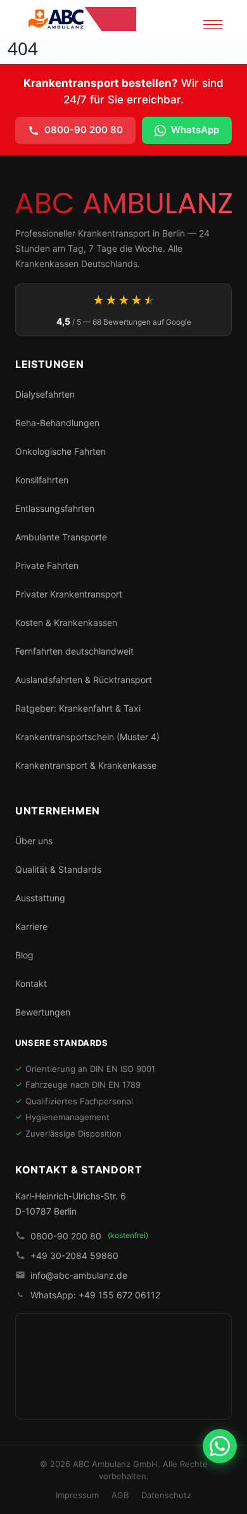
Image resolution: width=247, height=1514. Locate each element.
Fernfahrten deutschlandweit (74, 651)
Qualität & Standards (58, 869)
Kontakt (31, 983)
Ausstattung (40, 897)
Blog (24, 955)
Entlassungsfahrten (54, 508)
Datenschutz (166, 1495)
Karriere (31, 926)
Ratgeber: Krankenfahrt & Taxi (78, 708)
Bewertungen (42, 1012)
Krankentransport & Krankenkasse (85, 765)
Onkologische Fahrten (60, 451)
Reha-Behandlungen (57, 422)
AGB (120, 1495)
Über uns (34, 840)
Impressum (77, 1495)
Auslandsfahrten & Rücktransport (83, 679)
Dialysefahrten (45, 394)
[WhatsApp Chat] (220, 1446)
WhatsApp (195, 130)
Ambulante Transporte (61, 537)
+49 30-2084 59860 (74, 1255)
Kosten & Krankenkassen (66, 622)
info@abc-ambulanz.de (78, 1275)
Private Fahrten (47, 565)
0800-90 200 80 (83, 130)
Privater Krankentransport (68, 594)
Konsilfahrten (41, 479)
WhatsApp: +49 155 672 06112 (95, 1294)
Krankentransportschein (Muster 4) (87, 736)
